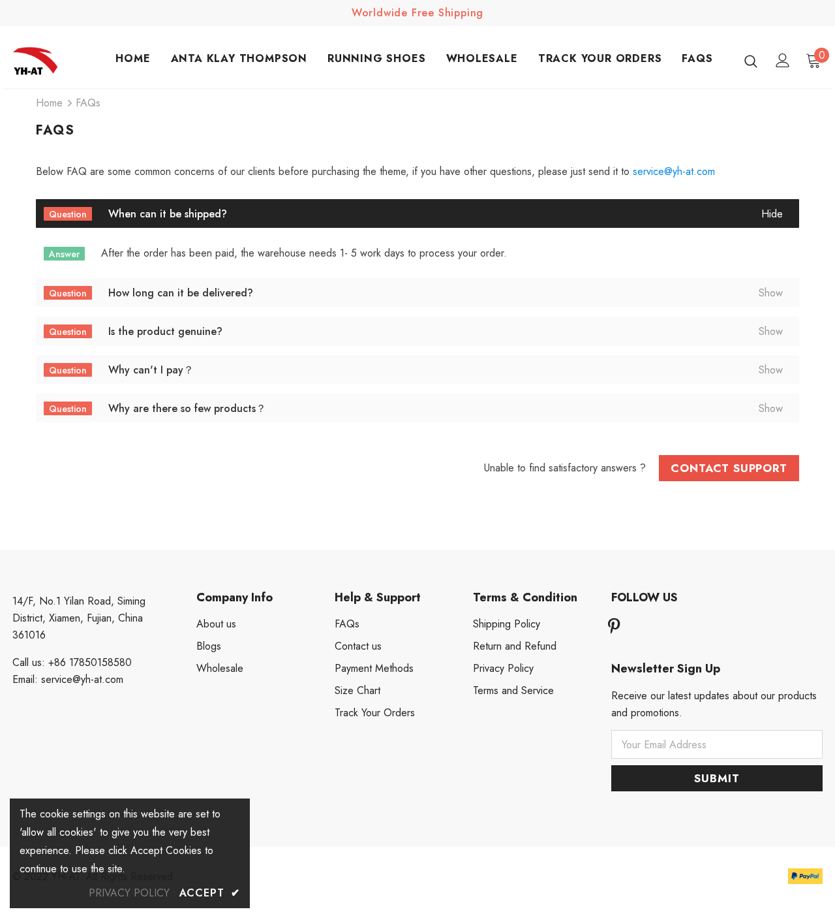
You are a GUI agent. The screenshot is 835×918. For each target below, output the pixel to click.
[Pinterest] (614, 628)
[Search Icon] (750, 60)
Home (49, 102)
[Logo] (58, 60)
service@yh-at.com (674, 171)
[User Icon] (783, 60)
